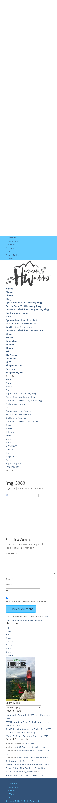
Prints (9, 351)
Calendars (11, 341)
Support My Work (16, 372)
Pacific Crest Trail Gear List (21, 323)
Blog (8, 299)
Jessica (12, 488)
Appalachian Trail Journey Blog (24, 302)
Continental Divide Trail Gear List (25, 330)
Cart (8, 362)
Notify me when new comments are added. (27, 601)
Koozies (9, 641)
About (9, 292)
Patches (9, 645)
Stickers (9, 655)
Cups (8, 627)
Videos (9, 295)
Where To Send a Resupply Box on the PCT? (27, 736)
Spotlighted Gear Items (19, 327)
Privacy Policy (12, 255)
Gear (8, 316)
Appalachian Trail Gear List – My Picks (24, 775)
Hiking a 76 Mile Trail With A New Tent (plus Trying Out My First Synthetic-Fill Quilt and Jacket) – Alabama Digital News (27, 768)
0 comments (37, 488)
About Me (29, 743)
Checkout (11, 358)
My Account (12, 355)
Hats (8, 634)
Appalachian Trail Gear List (21, 320)
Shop (9, 334)
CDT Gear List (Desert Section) (20, 732)
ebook (9, 631)
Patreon (10, 369)
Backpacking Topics (17, 313)
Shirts (8, 652)
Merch (9, 348)
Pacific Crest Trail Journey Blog (23, 306)
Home (9, 288)
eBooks (10, 344)
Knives (9, 337)
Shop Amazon (14, 365)
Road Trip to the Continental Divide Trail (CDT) (28, 729)
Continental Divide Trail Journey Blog (27, 309)
